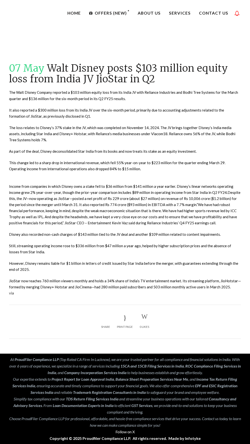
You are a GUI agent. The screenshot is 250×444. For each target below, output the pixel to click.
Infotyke (193, 438)
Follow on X (125, 431)
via (11, 293)
